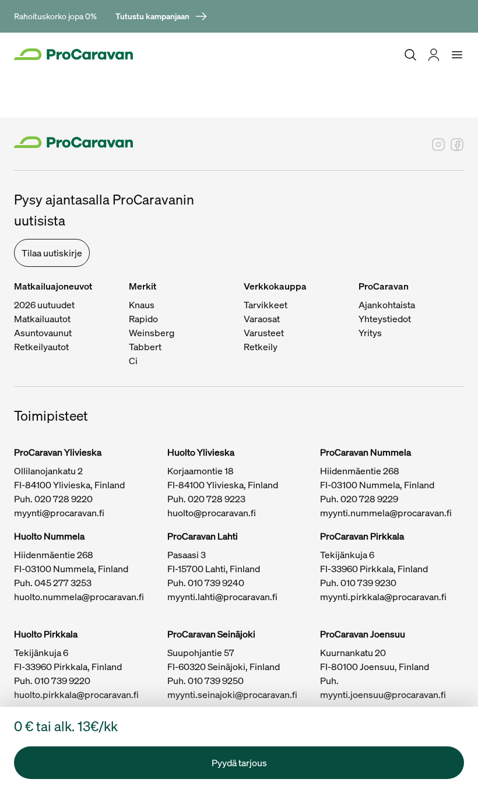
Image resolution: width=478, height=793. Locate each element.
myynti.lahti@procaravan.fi (222, 596)
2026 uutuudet (44, 304)
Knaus (141, 304)
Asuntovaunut (43, 332)
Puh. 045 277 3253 (53, 582)
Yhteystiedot (384, 318)
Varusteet (264, 332)
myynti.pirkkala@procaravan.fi (383, 596)
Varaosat (262, 318)
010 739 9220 (62, 680)
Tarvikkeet (265, 304)
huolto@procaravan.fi (211, 512)
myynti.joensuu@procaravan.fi (383, 694)
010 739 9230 (368, 582)
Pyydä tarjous (239, 762)
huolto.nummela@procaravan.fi (79, 596)
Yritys (370, 332)
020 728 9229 (369, 498)
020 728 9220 (63, 498)
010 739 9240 (216, 582)
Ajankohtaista (386, 304)
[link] (161, 16)
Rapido (143, 318)
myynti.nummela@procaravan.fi (386, 512)
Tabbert (145, 346)
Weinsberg (151, 332)
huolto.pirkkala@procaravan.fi (76, 694)
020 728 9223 (216, 498)
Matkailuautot (42, 318)
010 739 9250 (216, 680)
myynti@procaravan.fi (59, 512)
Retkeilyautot (41, 346)
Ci (133, 360)
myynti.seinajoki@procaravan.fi (232, 694)
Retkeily (260, 346)
